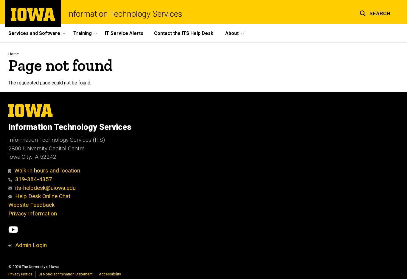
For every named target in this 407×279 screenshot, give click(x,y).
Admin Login (31, 245)
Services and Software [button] (34, 33)
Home (13, 54)
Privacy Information (32, 213)
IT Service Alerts (124, 33)
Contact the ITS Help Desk (183, 33)
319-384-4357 (33, 179)
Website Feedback (31, 204)
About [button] (232, 33)
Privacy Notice (20, 274)
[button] (375, 12)
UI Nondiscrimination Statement (66, 274)
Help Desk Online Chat (42, 196)
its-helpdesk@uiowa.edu (45, 187)
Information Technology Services (124, 14)
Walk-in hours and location (47, 170)
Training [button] (82, 33)
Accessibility (110, 274)
